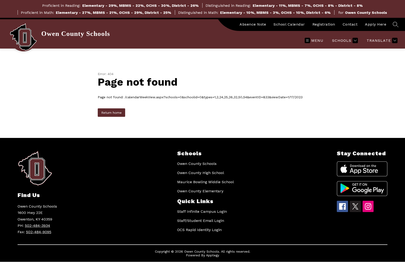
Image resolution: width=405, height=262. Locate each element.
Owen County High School (200, 173)
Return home (111, 112)
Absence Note (253, 24)
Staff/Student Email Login (200, 220)
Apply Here (375, 24)
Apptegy (212, 255)
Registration (323, 24)
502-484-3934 (37, 225)
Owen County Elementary (200, 191)
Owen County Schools (197, 163)
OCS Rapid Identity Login (199, 230)
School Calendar (289, 24)
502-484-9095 (38, 232)
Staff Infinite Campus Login (202, 211)
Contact (350, 24)
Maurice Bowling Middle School (205, 182)
